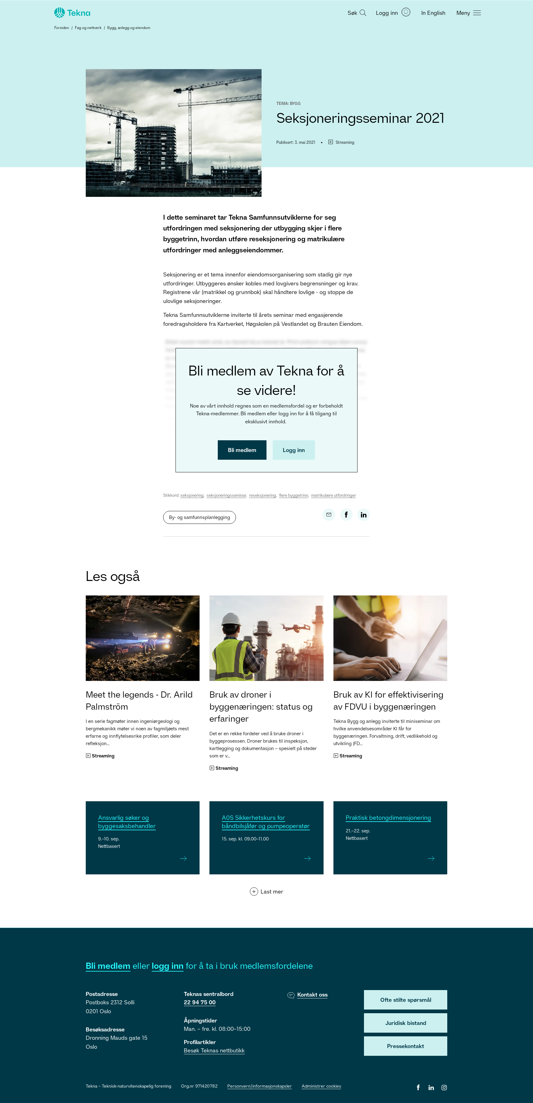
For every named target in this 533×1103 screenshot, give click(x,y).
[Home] (71, 12)
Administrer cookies (321, 1085)
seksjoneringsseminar (226, 495)
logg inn (168, 965)
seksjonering (192, 495)
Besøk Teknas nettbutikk (214, 1050)
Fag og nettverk (88, 27)
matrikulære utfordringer (333, 495)
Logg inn (294, 449)
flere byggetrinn (293, 495)
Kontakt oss (312, 994)
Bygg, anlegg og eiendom (128, 27)
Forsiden (61, 27)
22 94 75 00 (200, 1002)
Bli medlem (242, 449)
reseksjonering (262, 495)
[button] (356, 12)
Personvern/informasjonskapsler (259, 1085)
